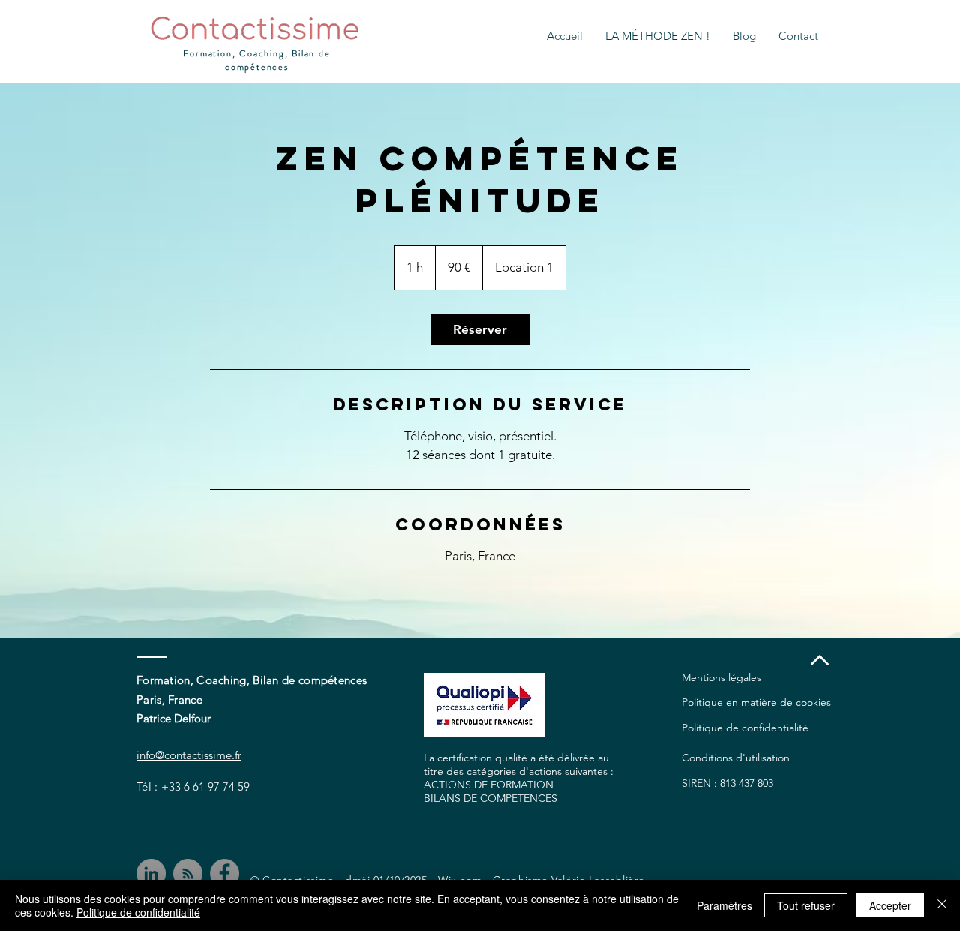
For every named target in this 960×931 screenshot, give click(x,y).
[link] (480, 329)
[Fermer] (942, 905)
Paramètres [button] (724, 905)
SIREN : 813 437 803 (727, 783)
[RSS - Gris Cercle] (187, 873)
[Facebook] (224, 873)
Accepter (890, 905)
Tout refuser (806, 905)
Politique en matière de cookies (756, 702)
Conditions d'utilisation (736, 757)
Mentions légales (721, 677)
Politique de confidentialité (745, 727)
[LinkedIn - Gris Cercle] (151, 873)
